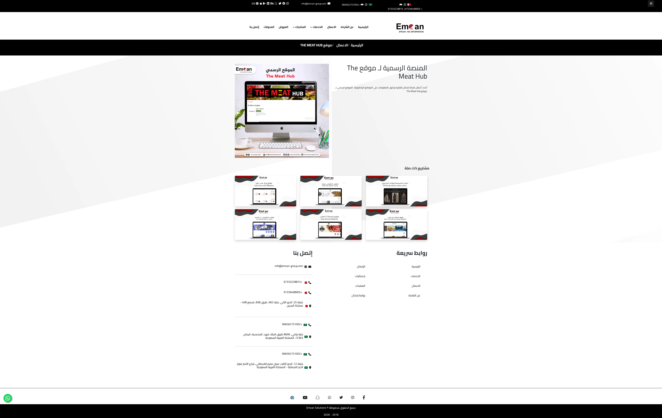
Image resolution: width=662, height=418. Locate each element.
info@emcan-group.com (313, 3)
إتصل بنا (254, 26)
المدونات (269, 26)
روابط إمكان (358, 295)
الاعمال (331, 26)
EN (254, 3)
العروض (283, 26)
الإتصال (361, 266)
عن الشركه (347, 26)
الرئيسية (363, 26)
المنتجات (300, 26)
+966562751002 (351, 4)
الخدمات (317, 26)
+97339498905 (412, 9)
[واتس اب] (7, 398)
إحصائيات (360, 276)
